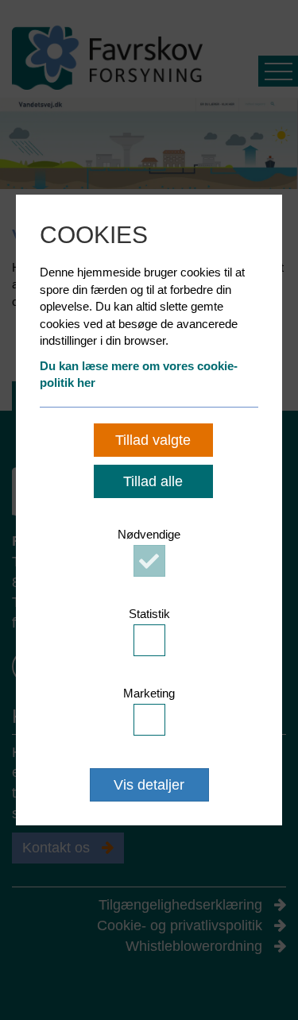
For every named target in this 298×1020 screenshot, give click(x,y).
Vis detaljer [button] (149, 785)
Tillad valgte (153, 440)
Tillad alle (153, 481)
